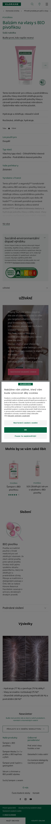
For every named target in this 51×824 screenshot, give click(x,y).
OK (25, 430)
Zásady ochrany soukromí (19, 416)
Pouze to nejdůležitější (25, 436)
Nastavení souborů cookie (25, 423)
